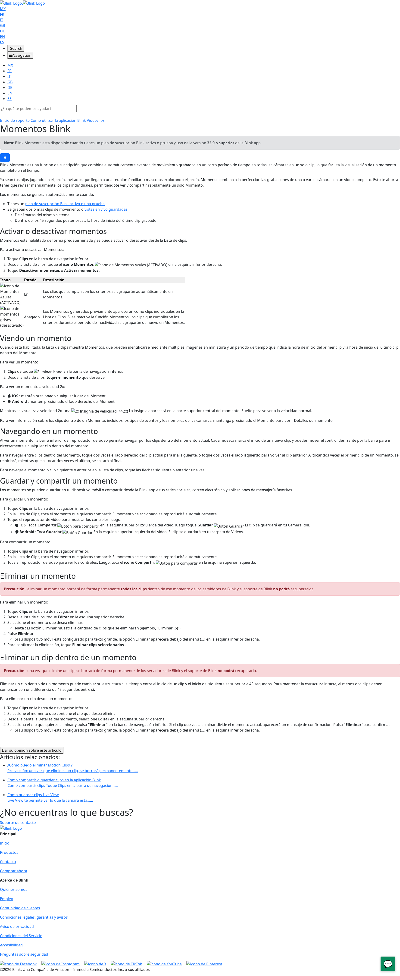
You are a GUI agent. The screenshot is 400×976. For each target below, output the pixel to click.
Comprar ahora (13, 870)
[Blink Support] (22, 2)
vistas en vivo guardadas (106, 209)
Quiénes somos (13, 889)
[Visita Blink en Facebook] (19, 963)
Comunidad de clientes (20, 907)
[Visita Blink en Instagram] (61, 963)
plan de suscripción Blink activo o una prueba (65, 203)
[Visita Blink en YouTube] (165, 963)
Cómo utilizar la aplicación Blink (58, 120)
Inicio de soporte (15, 120)
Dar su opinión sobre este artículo (32, 750)
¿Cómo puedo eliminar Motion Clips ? (72, 768)
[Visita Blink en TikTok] (127, 963)
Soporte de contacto (18, 822)
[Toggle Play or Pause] (5, 157)
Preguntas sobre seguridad (24, 954)
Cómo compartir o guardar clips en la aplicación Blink (62, 782)
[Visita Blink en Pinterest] (204, 963)
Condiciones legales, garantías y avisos (34, 917)
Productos (9, 852)
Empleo (6, 898)
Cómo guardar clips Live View (50, 797)
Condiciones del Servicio (21, 935)
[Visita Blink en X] (95, 963)
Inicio (4, 843)
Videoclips (96, 120)
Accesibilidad (11, 945)
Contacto (8, 861)
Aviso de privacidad (17, 926)
